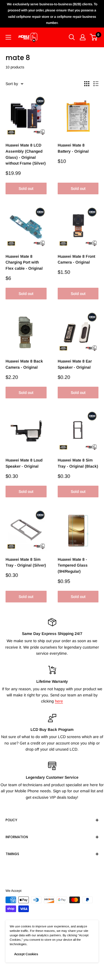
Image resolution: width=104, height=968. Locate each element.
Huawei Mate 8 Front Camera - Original (76, 259)
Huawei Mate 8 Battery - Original (73, 148)
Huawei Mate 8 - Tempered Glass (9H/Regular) (73, 565)
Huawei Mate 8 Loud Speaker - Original (24, 463)
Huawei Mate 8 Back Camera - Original (24, 364)
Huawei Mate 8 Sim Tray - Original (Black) (78, 463)
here (59, 701)
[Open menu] (8, 37)
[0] (93, 37)
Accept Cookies (26, 954)
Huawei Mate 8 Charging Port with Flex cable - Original (24, 262)
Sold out (26, 188)
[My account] (82, 37)
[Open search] (72, 37)
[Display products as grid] (86, 83)
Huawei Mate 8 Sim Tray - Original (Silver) (26, 562)
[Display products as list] (95, 83)
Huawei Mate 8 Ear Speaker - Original (75, 364)
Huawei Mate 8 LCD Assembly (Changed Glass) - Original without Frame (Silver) (26, 154)
